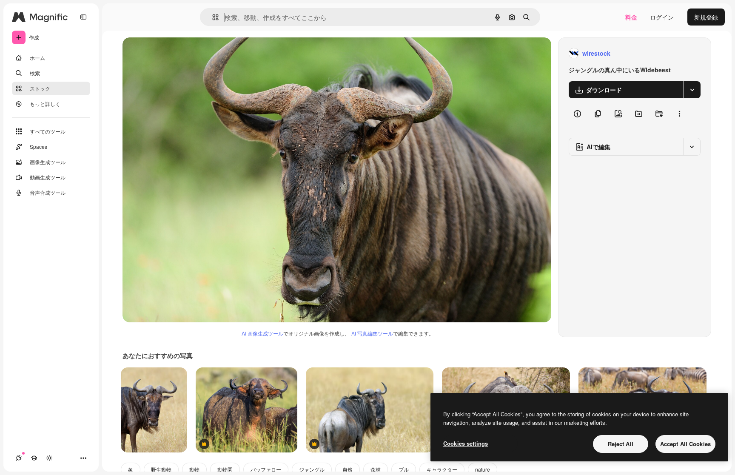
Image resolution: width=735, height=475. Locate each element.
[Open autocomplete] (212, 17)
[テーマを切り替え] (49, 458)
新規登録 (706, 17)
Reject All (620, 444)
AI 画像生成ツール (262, 333)
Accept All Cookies (685, 444)
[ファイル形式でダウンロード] (692, 89)
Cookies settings (465, 443)
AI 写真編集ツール (372, 333)
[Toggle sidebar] (83, 17)
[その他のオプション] (679, 113)
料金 (631, 17)
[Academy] (34, 458)
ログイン (662, 17)
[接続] (19, 458)
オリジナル (181, 53)
